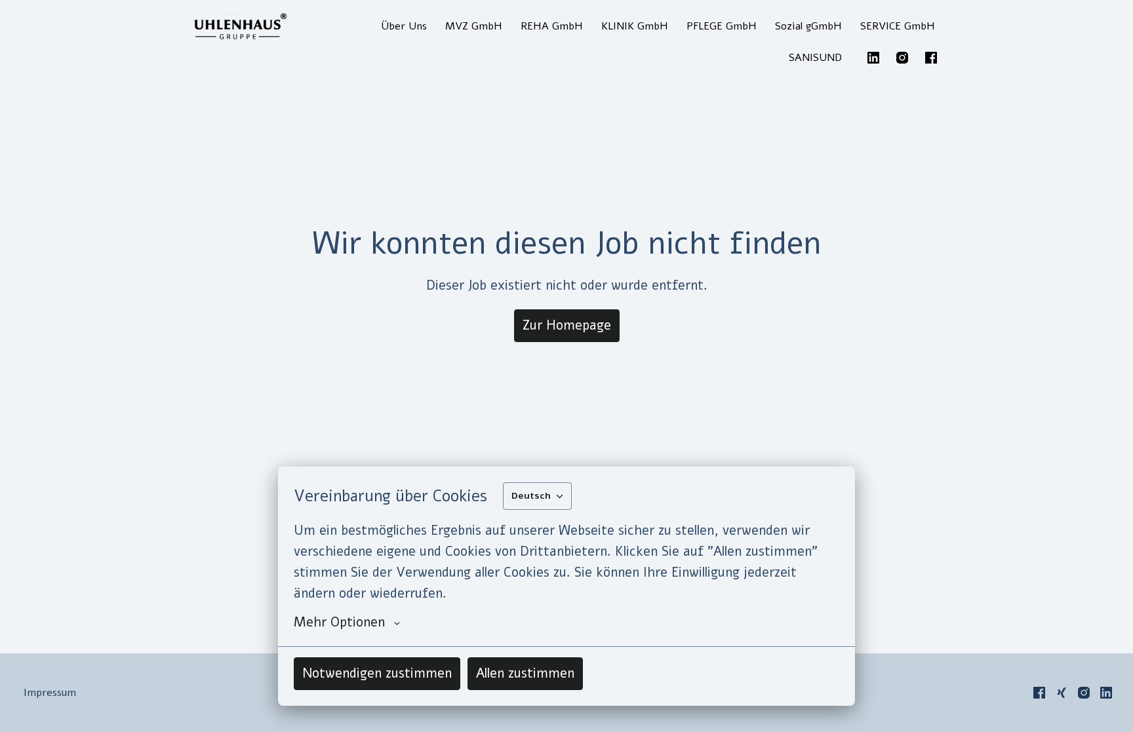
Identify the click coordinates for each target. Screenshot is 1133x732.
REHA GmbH (552, 26)
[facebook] (931, 58)
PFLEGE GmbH (721, 26)
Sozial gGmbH (808, 26)
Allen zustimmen (525, 673)
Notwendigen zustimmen (377, 673)
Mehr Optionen (339, 622)
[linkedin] (873, 58)
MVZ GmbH (473, 26)
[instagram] (902, 58)
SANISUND (815, 57)
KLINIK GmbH (634, 26)
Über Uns (404, 26)
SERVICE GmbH (897, 26)
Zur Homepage (567, 325)
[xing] (1061, 693)
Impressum (50, 692)
